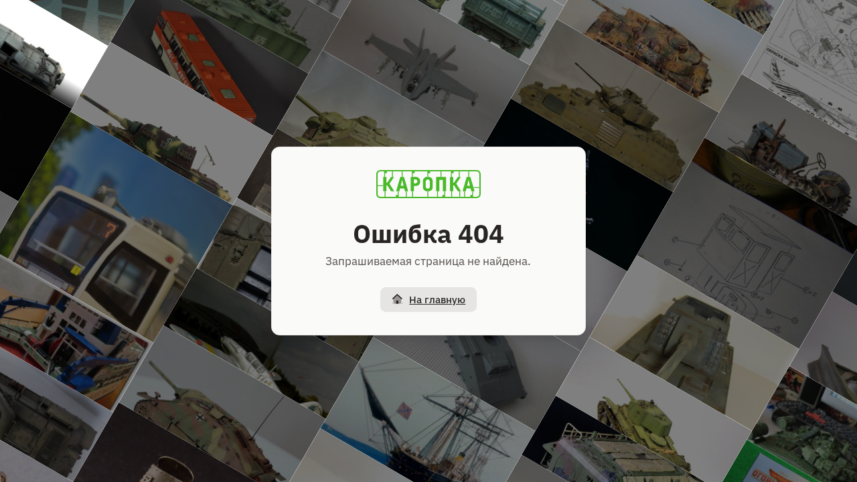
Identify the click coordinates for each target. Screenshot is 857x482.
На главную (437, 299)
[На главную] (428, 184)
